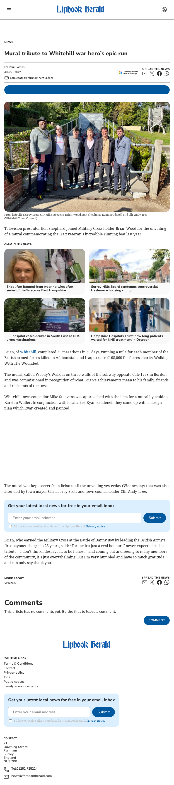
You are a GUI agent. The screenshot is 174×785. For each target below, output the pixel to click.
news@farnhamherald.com (31, 776)
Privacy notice (95, 526)
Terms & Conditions (18, 663)
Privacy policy (14, 672)
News (8, 42)
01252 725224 (27, 769)
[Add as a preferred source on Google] (128, 72)
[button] (9, 9)
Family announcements (21, 686)
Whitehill (28, 352)
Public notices (14, 682)
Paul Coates (16, 67)
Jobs (7, 677)
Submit (155, 517)
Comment (156, 620)
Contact (9, 668)
